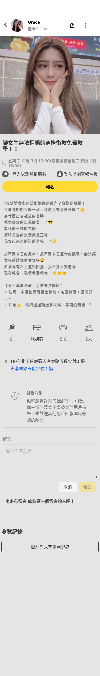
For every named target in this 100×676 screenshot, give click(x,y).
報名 (50, 186)
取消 (67, 487)
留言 (7, 439)
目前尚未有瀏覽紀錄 (50, 547)
